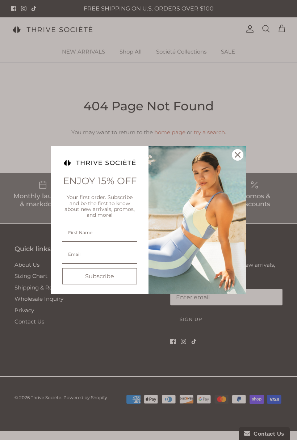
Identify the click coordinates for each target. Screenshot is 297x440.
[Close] (237, 155)
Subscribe (99, 276)
